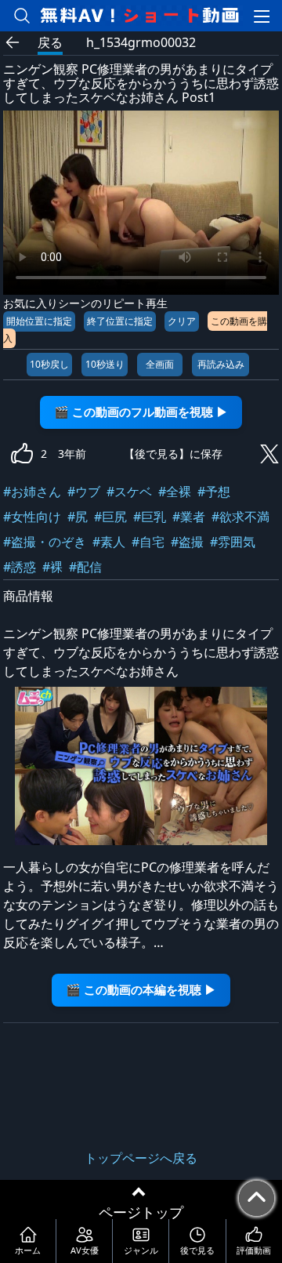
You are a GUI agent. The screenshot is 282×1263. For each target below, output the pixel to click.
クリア (182, 321)
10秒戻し (49, 364)
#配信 (85, 567)
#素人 (108, 542)
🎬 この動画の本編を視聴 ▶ (141, 989)
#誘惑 (19, 567)
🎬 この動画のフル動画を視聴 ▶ (141, 412)
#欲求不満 (240, 516)
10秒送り (105, 364)
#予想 (213, 491)
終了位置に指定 (120, 321)
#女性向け (32, 516)
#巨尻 (110, 516)
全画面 (160, 364)
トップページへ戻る (141, 1158)
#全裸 (174, 491)
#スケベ (129, 491)
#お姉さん (32, 491)
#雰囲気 (232, 542)
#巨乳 (149, 516)
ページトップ (141, 1212)
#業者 (188, 516)
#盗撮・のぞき (44, 542)
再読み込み (220, 364)
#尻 (77, 516)
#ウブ (83, 491)
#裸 (52, 567)
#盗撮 (187, 542)
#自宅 (148, 542)
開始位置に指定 (39, 321)
